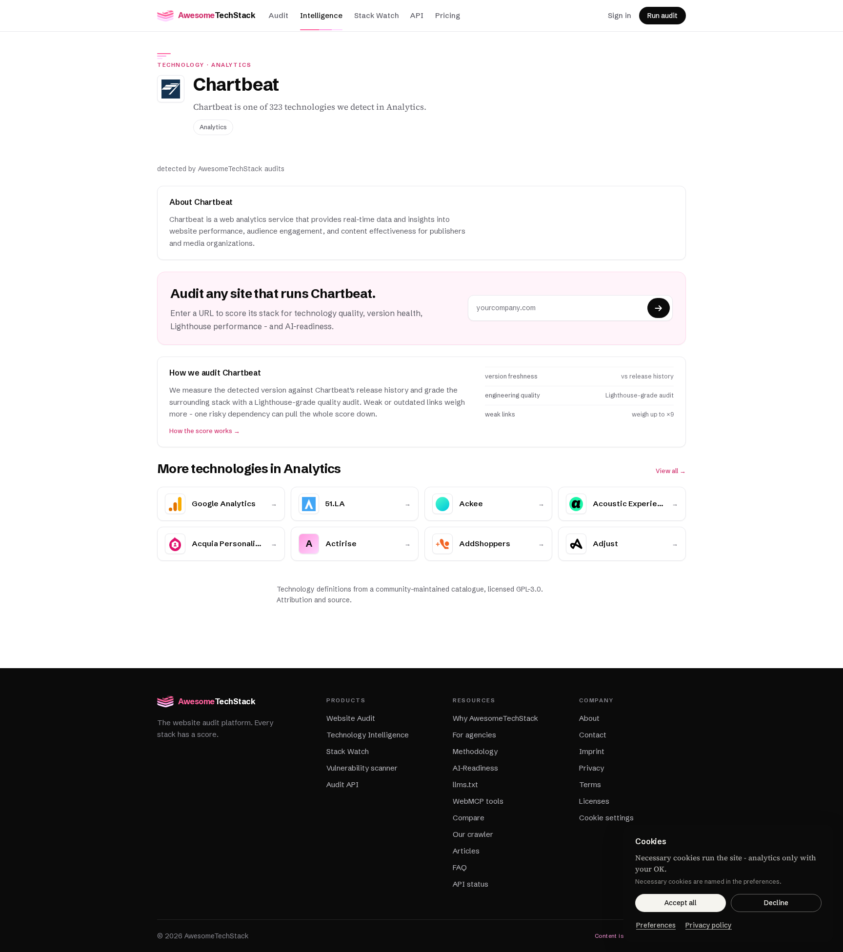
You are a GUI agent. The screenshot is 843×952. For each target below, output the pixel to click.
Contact (592, 734)
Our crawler (473, 834)
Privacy (591, 768)
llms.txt (465, 784)
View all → (671, 471)
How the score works (204, 431)
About (589, 718)
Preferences (656, 925)
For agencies (474, 734)
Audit (278, 15)
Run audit (662, 15)
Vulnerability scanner (362, 768)
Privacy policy (708, 925)
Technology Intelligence (367, 734)
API (416, 15)
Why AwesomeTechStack (495, 718)
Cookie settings (606, 817)
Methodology (475, 751)
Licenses (594, 801)
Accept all (680, 902)
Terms (590, 784)
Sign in (619, 15)
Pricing (447, 15)
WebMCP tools (478, 801)
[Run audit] (658, 308)
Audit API (342, 784)
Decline (776, 902)
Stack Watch (376, 15)
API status (470, 884)
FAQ (460, 867)
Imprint (591, 751)
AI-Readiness (475, 768)
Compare (468, 817)
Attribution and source (313, 599)
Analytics (231, 64)
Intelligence (321, 15)
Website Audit (350, 718)
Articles (466, 850)
